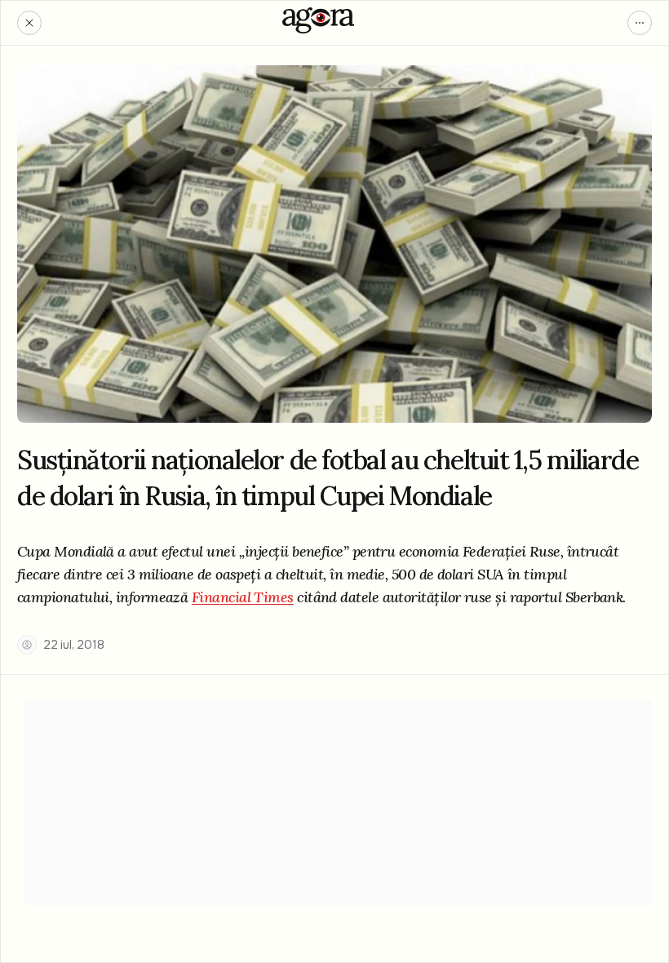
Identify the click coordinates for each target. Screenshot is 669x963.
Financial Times (243, 597)
